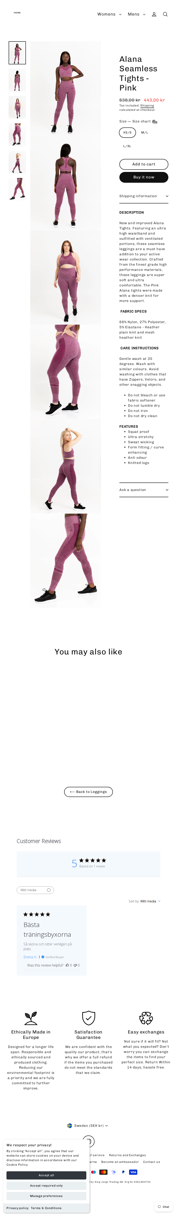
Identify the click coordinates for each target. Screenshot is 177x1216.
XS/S (127, 132)
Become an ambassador (120, 1162)
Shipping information (138, 196)
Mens (134, 14)
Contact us (151, 1162)
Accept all (46, 1175)
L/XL (127, 146)
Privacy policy (17, 1208)
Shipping (147, 105)
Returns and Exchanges (127, 1155)
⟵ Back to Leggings (88, 792)
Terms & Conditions (46, 1208)
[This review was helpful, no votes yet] (67, 965)
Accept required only (46, 1185)
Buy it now (144, 177)
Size (135, 121)
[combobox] (144, 901)
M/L (144, 132)
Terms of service (91, 1155)
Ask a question (132, 490)
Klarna (92, 1162)
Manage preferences (46, 1196)
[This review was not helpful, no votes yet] (75, 965)
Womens (107, 14)
